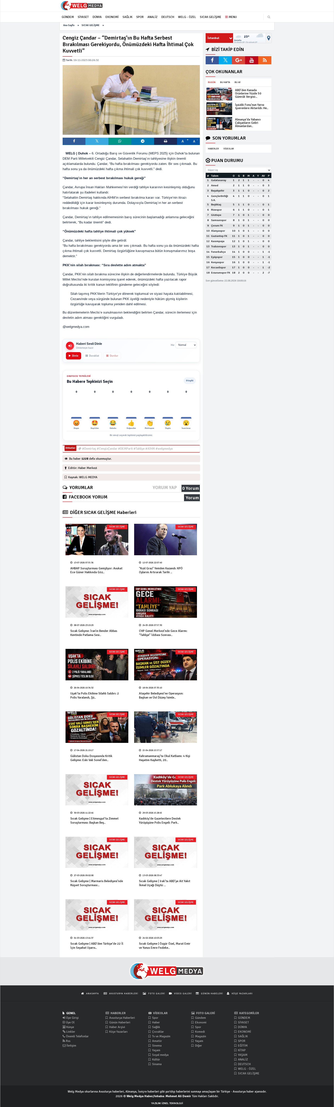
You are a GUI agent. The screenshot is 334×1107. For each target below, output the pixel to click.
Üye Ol (69, 1022)
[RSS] (264, 60)
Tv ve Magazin (160, 1036)
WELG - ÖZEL (246, 1069)
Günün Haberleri (119, 1022)
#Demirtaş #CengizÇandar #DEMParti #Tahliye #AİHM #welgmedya (127, 449)
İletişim (71, 1046)
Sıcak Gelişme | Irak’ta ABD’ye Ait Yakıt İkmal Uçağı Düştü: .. (164, 883)
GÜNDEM (243, 1018)
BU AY (237, 82)
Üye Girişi (72, 1018)
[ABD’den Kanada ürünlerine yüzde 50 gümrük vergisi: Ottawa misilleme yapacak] (219, 94)
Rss (67, 1041)
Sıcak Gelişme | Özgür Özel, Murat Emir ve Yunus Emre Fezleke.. (164, 946)
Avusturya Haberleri (121, 1018)
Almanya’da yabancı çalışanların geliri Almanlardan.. (248, 123)
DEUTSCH (244, 1064)
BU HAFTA (225, 82)
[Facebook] (212, 60)
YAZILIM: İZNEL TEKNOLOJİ (167, 1103)
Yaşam (155, 1050)
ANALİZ (242, 1059)
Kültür (155, 1059)
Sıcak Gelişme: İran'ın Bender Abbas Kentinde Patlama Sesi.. (93, 633)
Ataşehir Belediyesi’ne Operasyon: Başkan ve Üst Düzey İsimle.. (161, 695)
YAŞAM (242, 1055)
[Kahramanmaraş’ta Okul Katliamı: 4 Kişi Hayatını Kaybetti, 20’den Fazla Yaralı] (165, 727)
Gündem (200, 1018)
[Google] (238, 60)
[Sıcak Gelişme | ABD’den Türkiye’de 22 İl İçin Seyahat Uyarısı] (97, 915)
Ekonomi (200, 1022)
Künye (70, 1027)
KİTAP (241, 1050)
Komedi (199, 1032)
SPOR (241, 1041)
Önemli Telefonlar (77, 1036)
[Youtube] (251, 60)
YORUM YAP (165, 487)
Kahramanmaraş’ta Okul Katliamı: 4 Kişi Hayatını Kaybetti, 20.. (164, 758)
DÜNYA (242, 1027)
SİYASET (243, 1022)
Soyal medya (160, 1055)
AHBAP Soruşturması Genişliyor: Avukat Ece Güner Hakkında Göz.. (96, 570)
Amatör (156, 1041)
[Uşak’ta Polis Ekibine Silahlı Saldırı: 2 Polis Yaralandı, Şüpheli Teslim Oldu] (97, 664)
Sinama (156, 1064)
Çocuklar (157, 1032)
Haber (155, 1022)
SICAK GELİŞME (90, 25)
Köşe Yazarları (118, 1032)
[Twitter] (225, 60)
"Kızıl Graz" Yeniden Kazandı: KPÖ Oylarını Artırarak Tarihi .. (161, 570)
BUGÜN (212, 82)
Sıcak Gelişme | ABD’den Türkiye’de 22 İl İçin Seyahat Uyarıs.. (96, 946)
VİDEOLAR (228, 148)
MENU (232, 17)
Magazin (200, 1036)
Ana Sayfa (68, 25)
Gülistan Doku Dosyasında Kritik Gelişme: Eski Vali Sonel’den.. (91, 758)
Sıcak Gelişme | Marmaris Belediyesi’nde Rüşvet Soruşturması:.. (96, 883)
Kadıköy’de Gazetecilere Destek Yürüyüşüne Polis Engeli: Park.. (160, 821)
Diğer (198, 1046)
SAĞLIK (242, 1036)
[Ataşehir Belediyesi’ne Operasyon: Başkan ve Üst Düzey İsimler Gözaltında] (165, 664)
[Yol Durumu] (268, 38)
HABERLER (213, 148)
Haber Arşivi (116, 1027)
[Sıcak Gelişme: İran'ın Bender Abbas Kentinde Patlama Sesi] (97, 602)
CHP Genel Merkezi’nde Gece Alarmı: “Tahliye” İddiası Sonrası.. (163, 633)
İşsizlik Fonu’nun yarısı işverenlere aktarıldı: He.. (251, 106)
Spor (154, 1018)
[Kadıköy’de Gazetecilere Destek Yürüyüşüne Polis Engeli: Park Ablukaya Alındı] (165, 790)
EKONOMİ (244, 1032)
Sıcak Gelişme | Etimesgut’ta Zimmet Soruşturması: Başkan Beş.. (94, 821)
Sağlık (155, 1027)
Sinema (156, 1046)
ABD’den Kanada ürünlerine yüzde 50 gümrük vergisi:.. (248, 93)
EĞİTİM (242, 1046)
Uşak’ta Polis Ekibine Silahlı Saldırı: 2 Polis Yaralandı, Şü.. (94, 695)
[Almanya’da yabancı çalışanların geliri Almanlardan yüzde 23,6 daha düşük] (219, 123)
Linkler (70, 1032)
